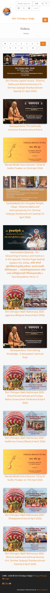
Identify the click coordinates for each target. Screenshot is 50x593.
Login (6, 579)
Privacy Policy (39, 576)
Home (26, 33)
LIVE (36, 8)
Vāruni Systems (42, 590)
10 (21, 48)
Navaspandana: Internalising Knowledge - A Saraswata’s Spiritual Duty (25, 354)
